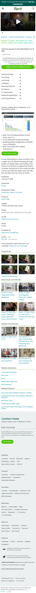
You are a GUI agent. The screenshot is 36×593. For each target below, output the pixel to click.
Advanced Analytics (8, 480)
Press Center (5, 528)
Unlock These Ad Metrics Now (18, 67)
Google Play (14, 232)
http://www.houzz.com (9, 219)
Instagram (5, 544)
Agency (27, 459)
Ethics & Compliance (8, 581)
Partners (25, 528)
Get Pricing (15, 531)
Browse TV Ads (25, 491)
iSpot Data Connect (8, 464)
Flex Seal (4, 375)
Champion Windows (9, 372)
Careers (23, 526)
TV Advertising (6, 515)
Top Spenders (13, 491)
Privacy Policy (25, 433)
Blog (20, 507)
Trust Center (20, 581)
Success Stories (6, 509)
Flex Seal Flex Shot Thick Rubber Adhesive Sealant (17, 397)
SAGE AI (19, 464)
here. (23, 565)
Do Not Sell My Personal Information (12, 569)
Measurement (6, 477)
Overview (4, 459)
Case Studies (13, 507)
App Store (5, 232)
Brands (12, 459)
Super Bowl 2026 (7, 493)
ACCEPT (9, 591)
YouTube (18, 192)
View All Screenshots (9, 276)
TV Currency (21, 512)
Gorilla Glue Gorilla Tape (10, 404)
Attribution (16, 477)
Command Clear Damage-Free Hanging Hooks (17, 407)
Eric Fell (4, 239)
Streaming (5, 461)
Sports (12, 461)
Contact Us (16, 528)
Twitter (12, 192)
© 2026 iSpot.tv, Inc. (7, 578)
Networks (19, 459)
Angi (3, 378)
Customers (15, 526)
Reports (4, 507)
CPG (18, 461)
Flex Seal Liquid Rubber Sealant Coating (16, 393)
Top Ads (4, 491)
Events (3, 512)
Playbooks (11, 512)
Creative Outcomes (20, 509)
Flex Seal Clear (6, 401)
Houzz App (5, 199)
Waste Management (9, 381)
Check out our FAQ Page (18, 246)
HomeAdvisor (6, 384)
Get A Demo (7, 442)
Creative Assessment (17, 475)
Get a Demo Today (9, 153)
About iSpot (5, 526)
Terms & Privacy (20, 578)
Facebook (5, 192)
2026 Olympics (6, 496)
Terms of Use (15, 62)
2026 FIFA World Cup (22, 493)
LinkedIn (27, 542)
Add (9, 237)
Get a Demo (5, 531)
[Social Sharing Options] (2, 32)
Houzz (3, 186)
